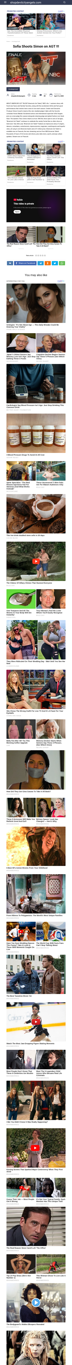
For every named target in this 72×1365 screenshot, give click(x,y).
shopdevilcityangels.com (25, 2)
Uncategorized (13, 89)
